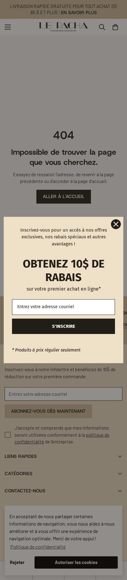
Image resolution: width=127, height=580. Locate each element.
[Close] (116, 224)
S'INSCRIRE (63, 326)
